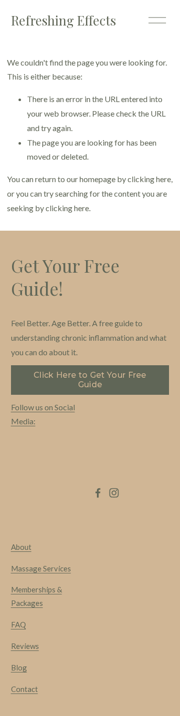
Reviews (25, 645)
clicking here (149, 179)
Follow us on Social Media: (43, 414)
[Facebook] (98, 493)
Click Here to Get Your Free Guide (90, 379)
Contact (24, 688)
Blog (19, 667)
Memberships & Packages (36, 596)
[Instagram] (114, 493)
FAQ (18, 624)
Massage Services (41, 568)
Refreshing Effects (63, 20)
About (21, 546)
